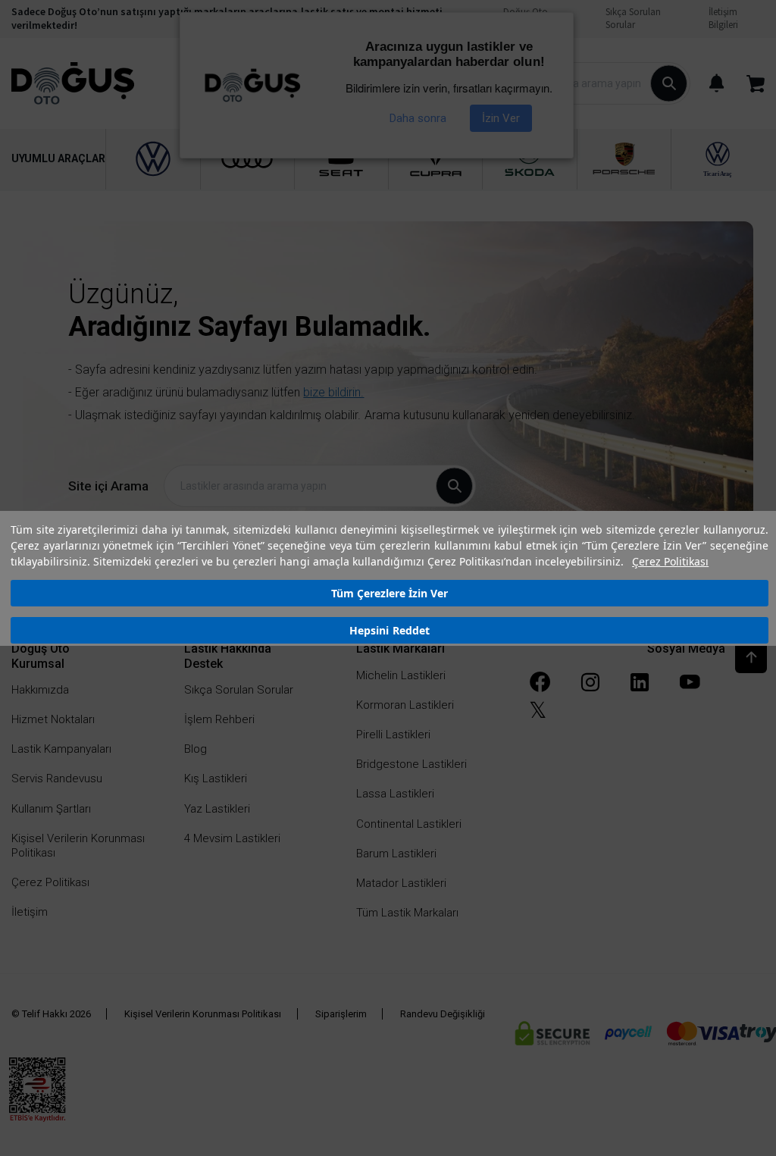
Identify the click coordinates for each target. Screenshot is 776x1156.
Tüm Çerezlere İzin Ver (389, 593)
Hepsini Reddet (389, 630)
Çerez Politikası (670, 561)
